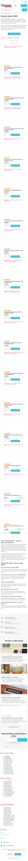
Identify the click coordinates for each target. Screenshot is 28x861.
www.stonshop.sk (6, 765)
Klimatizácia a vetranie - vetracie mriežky (11, 697)
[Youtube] (10, 846)
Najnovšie (4, 37)
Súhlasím (18, 854)
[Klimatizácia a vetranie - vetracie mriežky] (14, 689)
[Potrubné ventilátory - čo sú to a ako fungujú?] (14, 710)
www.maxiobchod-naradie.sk (9, 816)
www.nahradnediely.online (8, 821)
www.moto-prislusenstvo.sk (8, 818)
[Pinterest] (12, 846)
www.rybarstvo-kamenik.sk (8, 773)
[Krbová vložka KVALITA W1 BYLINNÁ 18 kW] (14, 453)
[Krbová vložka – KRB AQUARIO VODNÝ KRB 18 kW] (14, 209)
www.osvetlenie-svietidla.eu (8, 793)
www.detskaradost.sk (7, 758)
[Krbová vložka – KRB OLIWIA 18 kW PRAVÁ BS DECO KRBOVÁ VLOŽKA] (14, 300)
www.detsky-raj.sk (7, 757)
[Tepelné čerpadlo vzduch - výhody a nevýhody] (14, 648)
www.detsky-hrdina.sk (7, 760)
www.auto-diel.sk (6, 807)
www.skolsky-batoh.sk (7, 768)
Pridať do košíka (15, 73)
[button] (14, 798)
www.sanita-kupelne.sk (7, 766)
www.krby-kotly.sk (7, 814)
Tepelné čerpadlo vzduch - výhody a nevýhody (12, 656)
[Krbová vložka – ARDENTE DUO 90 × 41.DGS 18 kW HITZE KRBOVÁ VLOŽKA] (14, 86)
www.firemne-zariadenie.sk (8, 819)
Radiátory (8, 675)
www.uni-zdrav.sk (6, 822)
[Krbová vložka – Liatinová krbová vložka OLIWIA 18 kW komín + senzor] (14, 147)
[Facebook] (2, 846)
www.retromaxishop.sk (7, 789)
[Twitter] (4, 846)
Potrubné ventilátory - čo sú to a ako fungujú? (12, 718)
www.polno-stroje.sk (7, 812)
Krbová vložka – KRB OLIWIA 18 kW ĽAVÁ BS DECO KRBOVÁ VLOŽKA (12, 343)
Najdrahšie (17, 37)
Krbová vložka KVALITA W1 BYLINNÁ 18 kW (12, 465)
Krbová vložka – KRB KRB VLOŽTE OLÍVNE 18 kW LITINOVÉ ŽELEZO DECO (13, 374)
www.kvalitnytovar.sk (7, 782)
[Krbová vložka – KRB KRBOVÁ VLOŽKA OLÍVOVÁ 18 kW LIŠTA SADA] (14, 392)
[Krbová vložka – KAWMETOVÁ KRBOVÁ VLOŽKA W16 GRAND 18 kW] (14, 269)
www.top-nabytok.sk (7, 786)
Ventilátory (8, 695)
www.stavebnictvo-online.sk (8, 815)
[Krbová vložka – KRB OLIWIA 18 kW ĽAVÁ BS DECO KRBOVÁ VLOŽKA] (14, 330)
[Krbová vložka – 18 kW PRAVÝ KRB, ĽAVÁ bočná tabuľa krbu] (14, 422)
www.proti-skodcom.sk (8, 787)
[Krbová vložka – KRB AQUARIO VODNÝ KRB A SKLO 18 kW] (14, 178)
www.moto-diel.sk (7, 810)
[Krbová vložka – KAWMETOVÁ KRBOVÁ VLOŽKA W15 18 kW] (14, 238)
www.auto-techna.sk (7, 808)
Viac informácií (17, 850)
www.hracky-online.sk (7, 762)
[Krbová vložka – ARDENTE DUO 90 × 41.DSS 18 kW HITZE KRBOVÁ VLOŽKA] (14, 116)
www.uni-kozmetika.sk (7, 794)
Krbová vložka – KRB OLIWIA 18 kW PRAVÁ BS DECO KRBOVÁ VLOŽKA (13, 312)
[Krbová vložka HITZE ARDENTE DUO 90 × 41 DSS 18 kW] (14, 513)
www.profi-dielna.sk (7, 811)
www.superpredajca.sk (7, 790)
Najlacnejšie (10, 37)
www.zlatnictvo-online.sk (8, 772)
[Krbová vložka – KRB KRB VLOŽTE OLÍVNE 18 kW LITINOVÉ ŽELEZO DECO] (14, 361)
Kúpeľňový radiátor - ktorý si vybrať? (10, 677)
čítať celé (20, 661)
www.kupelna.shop (7, 764)
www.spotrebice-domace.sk (8, 792)
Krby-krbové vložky (7, 13)
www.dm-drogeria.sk (7, 781)
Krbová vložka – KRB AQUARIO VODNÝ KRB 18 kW (14, 220)
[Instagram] (7, 846)
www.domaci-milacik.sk (8, 761)
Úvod (1, 13)
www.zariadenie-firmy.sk (8, 825)
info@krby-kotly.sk (6, 842)
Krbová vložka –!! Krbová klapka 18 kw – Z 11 (12, 495)
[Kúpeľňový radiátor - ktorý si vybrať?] (14, 669)
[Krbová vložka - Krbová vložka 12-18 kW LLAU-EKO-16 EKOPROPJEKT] (14, 55)
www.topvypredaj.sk (7, 785)
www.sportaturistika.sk (7, 769)
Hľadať (24, 9)
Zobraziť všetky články (13, 727)
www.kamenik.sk (6, 756)
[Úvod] (6, 5)
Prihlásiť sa (21, 740)
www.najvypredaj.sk (7, 783)
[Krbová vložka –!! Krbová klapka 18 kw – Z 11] (14, 483)
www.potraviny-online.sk (8, 771)
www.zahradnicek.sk (7, 796)
